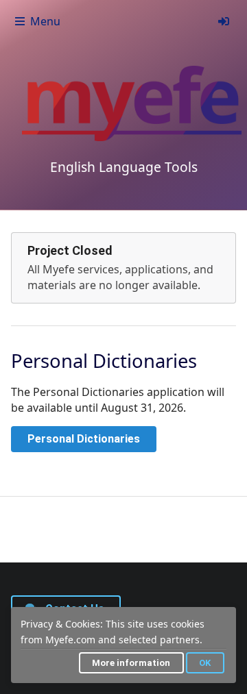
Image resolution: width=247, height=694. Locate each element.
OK (205, 663)
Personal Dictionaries (83, 438)
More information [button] (131, 663)
